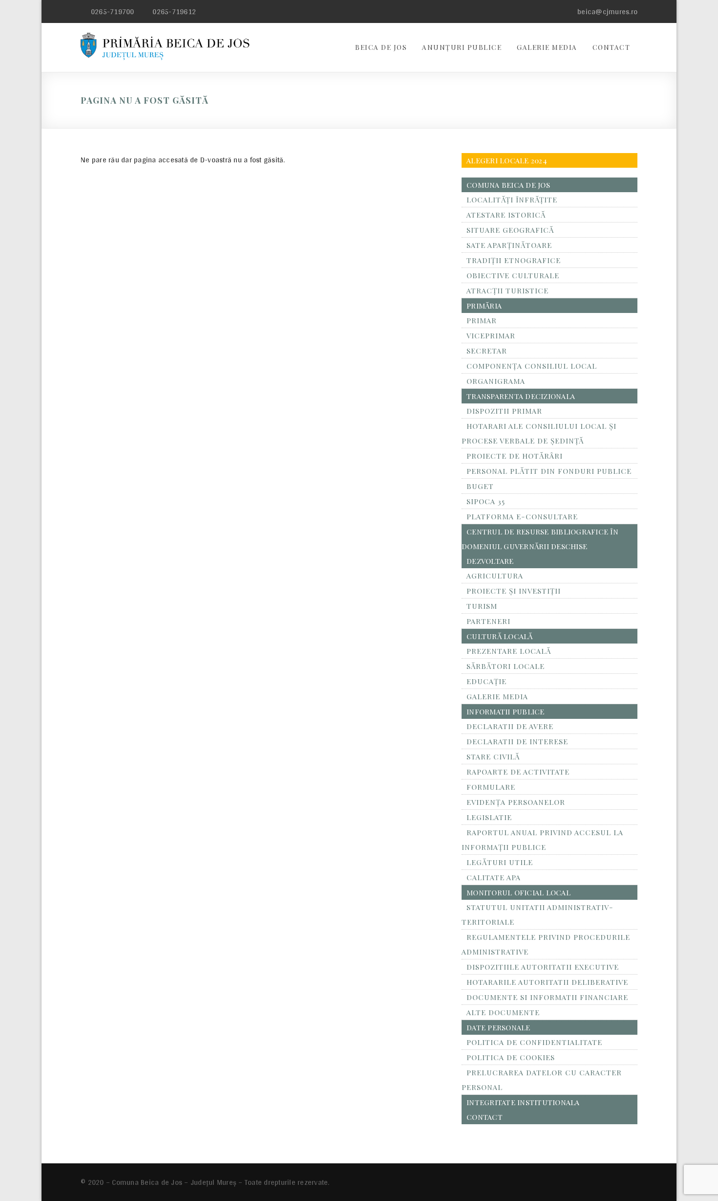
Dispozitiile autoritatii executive (542, 967)
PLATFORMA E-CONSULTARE (522, 516)
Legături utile (499, 862)
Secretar (486, 351)
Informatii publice (505, 711)
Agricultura (494, 575)
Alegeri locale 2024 (506, 160)
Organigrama (495, 381)
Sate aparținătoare (509, 245)
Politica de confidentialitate (534, 1042)
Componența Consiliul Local (531, 366)
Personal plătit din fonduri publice (549, 471)
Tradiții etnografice (513, 260)
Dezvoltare (490, 561)
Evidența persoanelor (515, 802)
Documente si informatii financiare (547, 997)
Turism (481, 606)
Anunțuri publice (462, 47)
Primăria (484, 306)
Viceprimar (490, 335)
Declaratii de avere (509, 726)
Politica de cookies (510, 1057)
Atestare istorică (506, 215)
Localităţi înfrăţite (511, 199)
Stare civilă (493, 756)
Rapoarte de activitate (518, 772)
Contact (611, 47)
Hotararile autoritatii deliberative (547, 982)
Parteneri (488, 621)
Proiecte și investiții (513, 591)
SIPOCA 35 (485, 501)
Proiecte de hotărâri (514, 456)
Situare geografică (510, 230)
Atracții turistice (507, 290)
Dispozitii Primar (504, 411)
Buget (480, 486)
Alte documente (503, 1012)
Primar (481, 320)
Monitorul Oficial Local (518, 892)
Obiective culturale (512, 275)
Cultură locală (499, 636)
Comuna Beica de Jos (508, 185)
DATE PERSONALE (498, 1027)
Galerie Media (547, 47)
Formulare (490, 787)
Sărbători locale (505, 666)
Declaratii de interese (517, 741)
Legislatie (489, 817)
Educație (486, 681)
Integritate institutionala (523, 1102)
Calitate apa (493, 877)
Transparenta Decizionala (520, 396)
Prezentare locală (508, 651)
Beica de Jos (381, 47)
